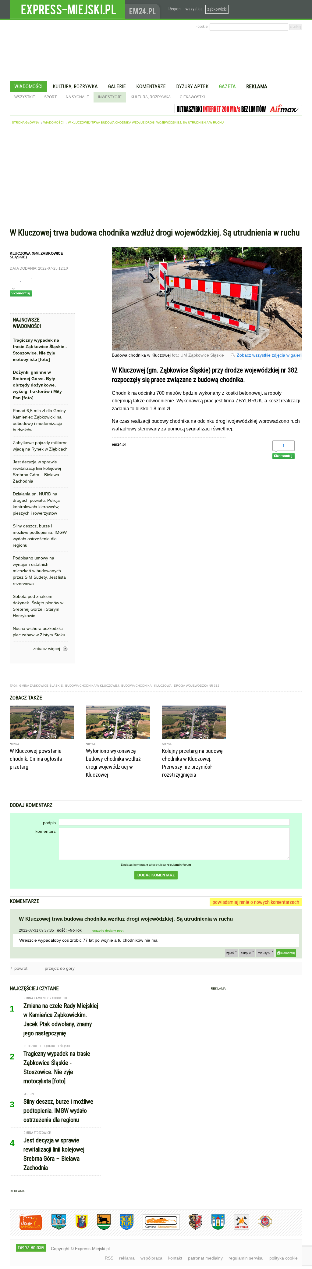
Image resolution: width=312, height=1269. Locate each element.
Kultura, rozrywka (75, 86)
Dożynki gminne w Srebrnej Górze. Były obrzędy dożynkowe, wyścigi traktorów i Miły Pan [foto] (37, 385)
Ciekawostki (192, 97)
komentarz (45, 831)
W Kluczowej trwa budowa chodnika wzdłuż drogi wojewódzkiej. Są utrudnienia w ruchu (146, 122)
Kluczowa (163, 685)
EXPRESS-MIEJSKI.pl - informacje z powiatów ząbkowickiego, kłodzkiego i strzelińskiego (67, 9)
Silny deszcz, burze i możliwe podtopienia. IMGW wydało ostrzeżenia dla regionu (40, 535)
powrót (20, 968)
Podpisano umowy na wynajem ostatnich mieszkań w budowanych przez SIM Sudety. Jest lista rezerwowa (39, 570)
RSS (109, 1258)
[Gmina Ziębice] (213, 1228)
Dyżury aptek (192, 86)
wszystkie (194, 8)
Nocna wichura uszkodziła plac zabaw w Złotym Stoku (39, 631)
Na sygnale (77, 97)
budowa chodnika (136, 685)
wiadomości (53, 122)
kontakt (175, 1258)
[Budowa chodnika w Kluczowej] (207, 348)
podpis (49, 822)
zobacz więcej (46, 648)
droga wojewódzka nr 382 (196, 685)
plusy (246, 952)
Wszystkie (24, 97)
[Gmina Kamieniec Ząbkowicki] (122, 1228)
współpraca (151, 1258)
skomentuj (287, 952)
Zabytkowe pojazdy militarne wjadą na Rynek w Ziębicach (40, 445)
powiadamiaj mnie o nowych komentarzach (256, 902)
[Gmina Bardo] (77, 1228)
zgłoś (230, 952)
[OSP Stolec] (237, 1228)
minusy (264, 952)
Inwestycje (110, 97)
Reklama (256, 86)
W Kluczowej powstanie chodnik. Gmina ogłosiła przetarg (36, 759)
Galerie (117, 86)
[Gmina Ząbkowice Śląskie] (54, 1228)
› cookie (201, 26)
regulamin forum (179, 864)
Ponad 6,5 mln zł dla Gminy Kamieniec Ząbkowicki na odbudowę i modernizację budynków (39, 420)
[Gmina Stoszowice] (156, 1228)
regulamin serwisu (246, 1258)
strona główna (25, 122)
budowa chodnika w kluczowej (92, 685)
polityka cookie (283, 1258)
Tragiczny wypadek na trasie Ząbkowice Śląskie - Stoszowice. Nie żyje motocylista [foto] (40, 350)
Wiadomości (28, 86)
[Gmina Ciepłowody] (99, 1228)
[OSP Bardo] (260, 1227)
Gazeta (227, 86)
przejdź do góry (60, 968)
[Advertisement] (156, 177)
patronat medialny (205, 1258)
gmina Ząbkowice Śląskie (41, 685)
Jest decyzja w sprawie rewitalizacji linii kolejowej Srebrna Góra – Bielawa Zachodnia (37, 471)
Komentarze (151, 86)
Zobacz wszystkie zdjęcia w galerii (269, 355)
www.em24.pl (143, 9)
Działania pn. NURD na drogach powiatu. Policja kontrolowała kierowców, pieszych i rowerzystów (36, 503)
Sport (50, 97)
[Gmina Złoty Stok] (190, 1228)
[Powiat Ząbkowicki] (26, 1228)
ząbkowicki (217, 9)
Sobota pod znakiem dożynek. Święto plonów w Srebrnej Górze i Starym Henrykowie (38, 606)
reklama (127, 1258)
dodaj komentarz (156, 875)
